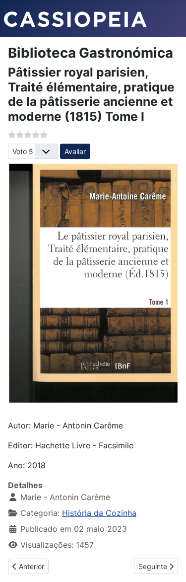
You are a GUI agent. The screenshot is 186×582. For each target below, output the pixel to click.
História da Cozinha (99, 513)
